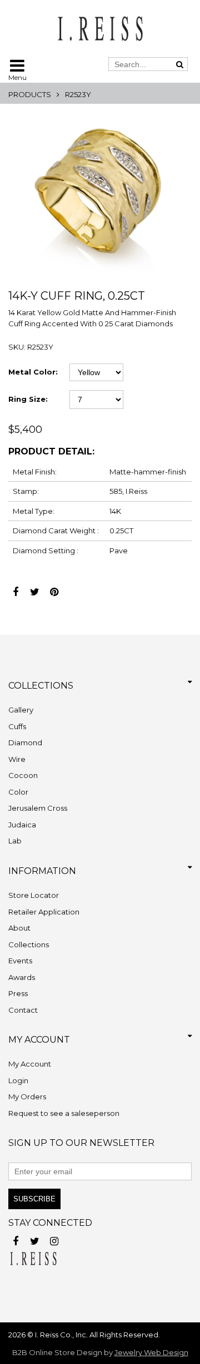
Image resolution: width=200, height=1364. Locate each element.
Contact (23, 1010)
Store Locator (33, 895)
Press (18, 993)
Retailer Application (43, 911)
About (19, 927)
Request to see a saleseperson (63, 1113)
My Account (29, 1063)
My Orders (27, 1096)
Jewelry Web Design (151, 1352)
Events (20, 960)
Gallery (20, 709)
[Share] (15, 589)
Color (18, 791)
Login (18, 1080)
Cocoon (23, 775)
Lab (15, 840)
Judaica (22, 824)
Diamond (25, 742)
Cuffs (17, 726)
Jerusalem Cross (37, 808)
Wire (17, 759)
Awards (21, 977)
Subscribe (34, 1199)
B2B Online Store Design (57, 1352)
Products (29, 94)
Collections (28, 944)
